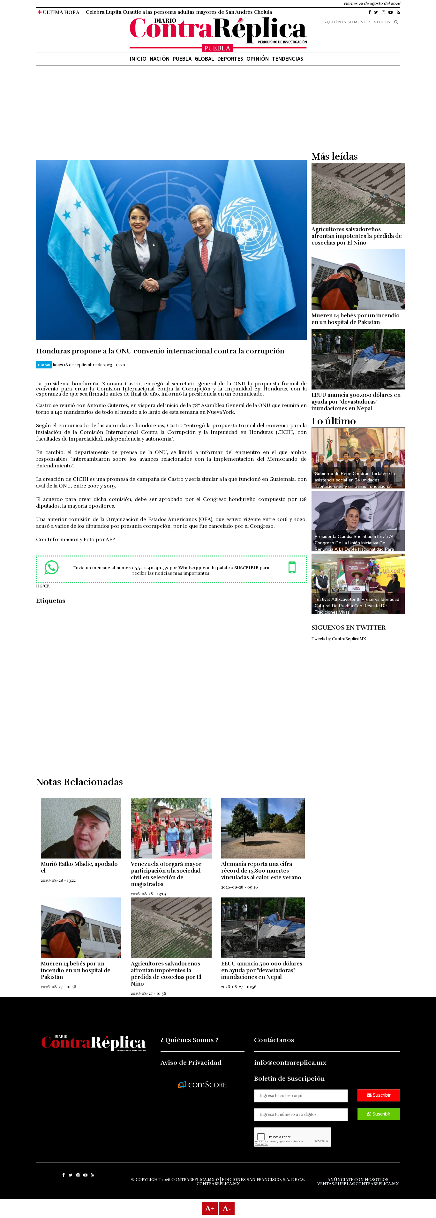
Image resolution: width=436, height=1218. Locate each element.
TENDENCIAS (287, 58)
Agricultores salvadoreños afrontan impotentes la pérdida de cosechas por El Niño (166, 973)
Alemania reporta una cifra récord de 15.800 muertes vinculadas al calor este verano (261, 871)
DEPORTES (230, 58)
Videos (382, 22)
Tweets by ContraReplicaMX (339, 638)
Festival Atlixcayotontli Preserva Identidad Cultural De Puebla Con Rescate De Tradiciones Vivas (357, 605)
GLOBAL (204, 58)
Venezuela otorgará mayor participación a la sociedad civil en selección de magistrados (166, 874)
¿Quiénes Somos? (345, 22)
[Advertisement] (171, 115)
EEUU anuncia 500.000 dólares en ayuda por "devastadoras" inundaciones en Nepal (261, 970)
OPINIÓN (257, 58)
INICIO (138, 58)
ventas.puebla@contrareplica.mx (358, 1183)
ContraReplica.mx (218, 1183)
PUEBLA (182, 58)
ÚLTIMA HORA (60, 12)
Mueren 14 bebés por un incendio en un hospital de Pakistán (75, 970)
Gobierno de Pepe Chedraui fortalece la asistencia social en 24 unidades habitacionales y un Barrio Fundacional (355, 480)
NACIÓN (159, 58)
